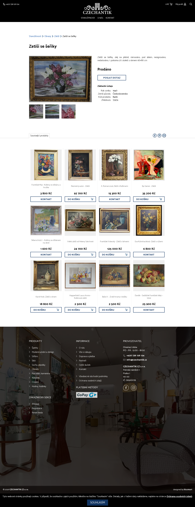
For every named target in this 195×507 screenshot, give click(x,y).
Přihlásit (35, 404)
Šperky (35, 348)
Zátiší (56, 36)
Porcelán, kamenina (41, 374)
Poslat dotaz (111, 78)
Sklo (34, 361)
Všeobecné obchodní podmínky (93, 376)
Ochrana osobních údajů (90, 381)
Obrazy (47, 36)
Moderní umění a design (43, 352)
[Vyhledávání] (191, 3)
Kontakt (110, 18)
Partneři (82, 361)
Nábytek (36, 378)
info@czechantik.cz (137, 360)
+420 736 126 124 (135, 356)
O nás (100, 18)
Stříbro (35, 356)
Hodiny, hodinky (39, 386)
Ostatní (35, 382)
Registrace (37, 408)
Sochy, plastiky (38, 365)
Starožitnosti (88, 18)
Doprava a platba (87, 356)
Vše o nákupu (85, 352)
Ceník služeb (84, 365)
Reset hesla (37, 413)
